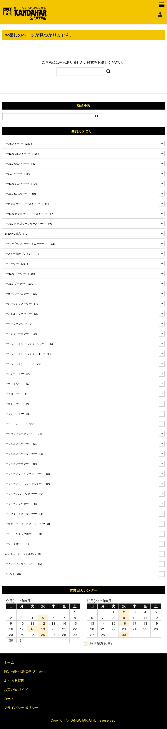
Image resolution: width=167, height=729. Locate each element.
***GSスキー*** (19, 143)
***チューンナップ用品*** (24, 534)
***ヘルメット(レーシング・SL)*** (29, 354)
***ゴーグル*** (18, 384)
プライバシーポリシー (21, 707)
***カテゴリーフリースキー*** (27, 204)
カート (9, 698)
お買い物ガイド (16, 689)
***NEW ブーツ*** (20, 274)
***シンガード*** (19, 414)
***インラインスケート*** (24, 564)
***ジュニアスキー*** (22, 444)
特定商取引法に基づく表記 (24, 671)
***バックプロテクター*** (24, 434)
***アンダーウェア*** (21, 334)
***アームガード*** (20, 424)
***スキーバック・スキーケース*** (29, 524)
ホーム (9, 662)
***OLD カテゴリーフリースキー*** (30, 223)
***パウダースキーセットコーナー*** (31, 243)
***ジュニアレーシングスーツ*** (28, 474)
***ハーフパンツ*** (19, 324)
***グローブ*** (18, 394)
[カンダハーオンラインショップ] (24, 18)
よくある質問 (14, 680)
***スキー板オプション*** (23, 253)
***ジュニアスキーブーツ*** (25, 454)
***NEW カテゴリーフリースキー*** (30, 214)
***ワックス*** (17, 544)
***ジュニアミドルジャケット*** (28, 484)
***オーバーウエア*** (22, 294)
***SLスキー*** (19, 174)
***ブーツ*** (17, 264)
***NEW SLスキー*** (22, 184)
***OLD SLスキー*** (21, 194)
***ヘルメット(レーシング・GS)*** (29, 344)
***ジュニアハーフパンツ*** (25, 494)
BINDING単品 (17, 233)
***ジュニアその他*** (21, 504)
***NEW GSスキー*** (22, 154)
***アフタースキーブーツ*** (25, 514)
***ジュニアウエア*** (21, 464)
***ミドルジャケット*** (23, 314)
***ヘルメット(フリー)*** (24, 364)
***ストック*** (17, 404)
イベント (13, 574)
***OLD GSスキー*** (21, 164)
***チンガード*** (19, 374)
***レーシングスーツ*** (23, 304)
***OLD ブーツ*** (20, 284)
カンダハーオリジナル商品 (25, 554)
